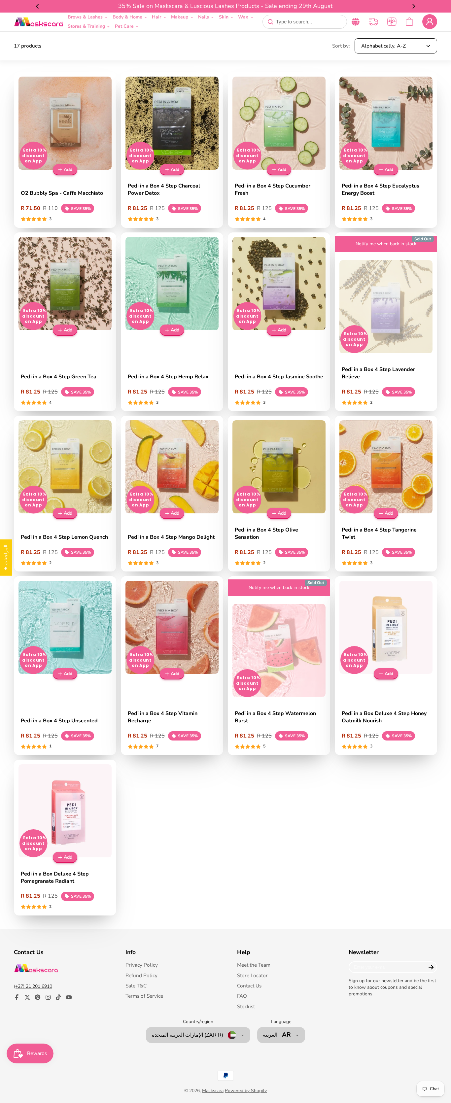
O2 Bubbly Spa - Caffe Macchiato (65, 150)
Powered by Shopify (246, 1090)
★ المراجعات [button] (6, 557)
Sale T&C (136, 985)
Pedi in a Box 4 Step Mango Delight (172, 493)
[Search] (270, 21)
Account (429, 21)
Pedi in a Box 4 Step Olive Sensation (279, 493)
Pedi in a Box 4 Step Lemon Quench (65, 493)
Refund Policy (141, 975)
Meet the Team (253, 964)
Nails (203, 17)
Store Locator (252, 975)
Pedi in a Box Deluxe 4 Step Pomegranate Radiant (65, 837)
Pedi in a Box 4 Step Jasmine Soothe (279, 321)
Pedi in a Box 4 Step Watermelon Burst (279, 665)
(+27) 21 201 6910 (33, 986)
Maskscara (213, 1090)
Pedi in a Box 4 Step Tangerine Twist (386, 493)
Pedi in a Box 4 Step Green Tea (65, 321)
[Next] (413, 6)
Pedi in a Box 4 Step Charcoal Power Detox (172, 150)
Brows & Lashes (85, 17)
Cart (409, 21)
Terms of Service (144, 995)
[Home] (38, 22)
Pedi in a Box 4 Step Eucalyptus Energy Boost (386, 150)
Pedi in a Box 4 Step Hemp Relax (172, 321)
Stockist (246, 1006)
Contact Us (249, 985)
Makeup (179, 17)
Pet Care (124, 26)
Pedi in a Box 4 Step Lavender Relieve (386, 321)
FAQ (242, 995)
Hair (156, 17)
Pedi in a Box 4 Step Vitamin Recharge (172, 665)
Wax (243, 17)
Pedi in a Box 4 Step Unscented (65, 665)
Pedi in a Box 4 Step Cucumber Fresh (279, 150)
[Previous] (38, 6)
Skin (223, 17)
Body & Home (127, 17)
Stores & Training (86, 26)
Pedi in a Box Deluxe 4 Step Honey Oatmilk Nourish (386, 665)
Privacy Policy (141, 964)
